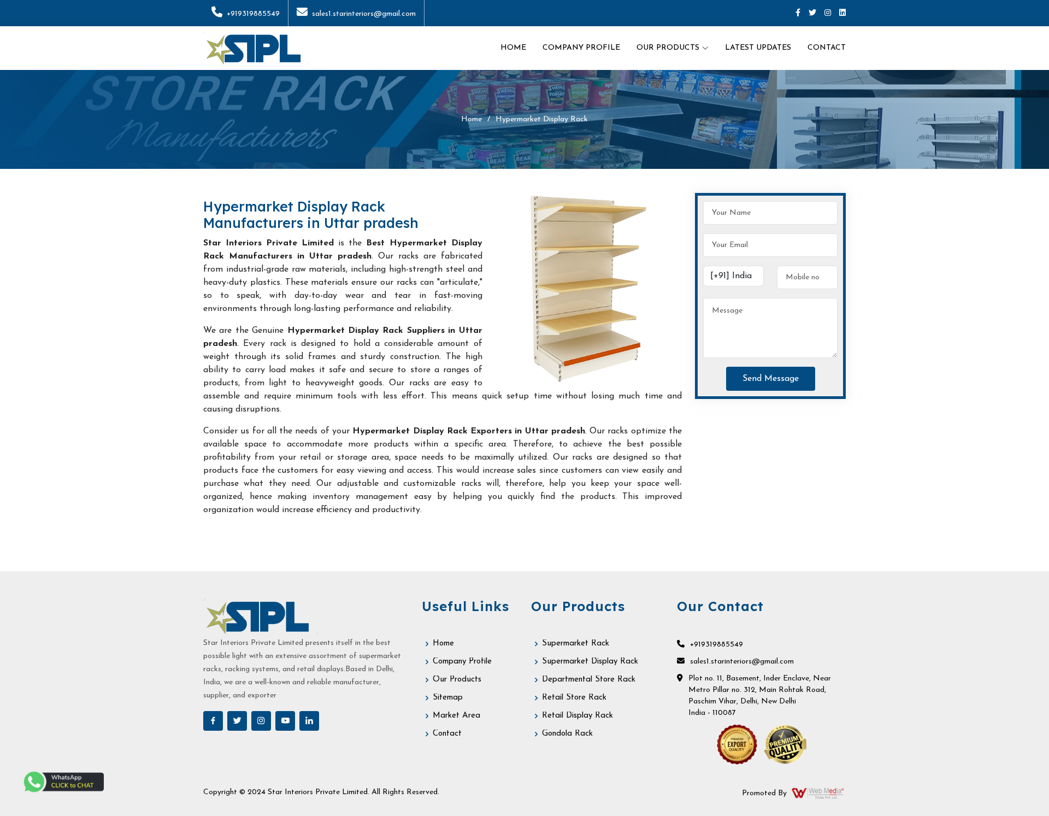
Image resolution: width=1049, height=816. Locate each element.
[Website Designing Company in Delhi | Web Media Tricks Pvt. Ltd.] (818, 793)
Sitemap (448, 698)
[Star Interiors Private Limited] (256, 48)
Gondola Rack (567, 734)
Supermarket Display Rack (590, 662)
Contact (827, 48)
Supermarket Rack (575, 643)
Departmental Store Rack (588, 680)
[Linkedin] (842, 13)
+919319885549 (253, 14)
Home (513, 48)
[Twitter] (812, 13)
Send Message (770, 378)
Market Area (456, 716)
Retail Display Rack (577, 716)
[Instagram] (827, 13)
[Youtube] (285, 721)
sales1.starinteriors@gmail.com (364, 14)
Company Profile (581, 48)
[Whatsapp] (63, 782)
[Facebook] (797, 13)
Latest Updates (758, 48)
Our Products (457, 680)
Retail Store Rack (574, 698)
